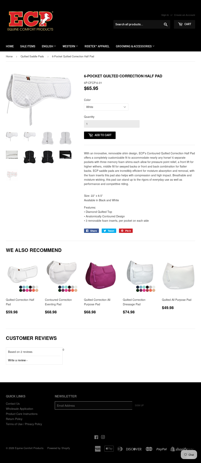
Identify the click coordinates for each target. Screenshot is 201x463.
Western (69, 46)
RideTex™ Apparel (97, 46)
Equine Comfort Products (29, 448)
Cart (187, 24)
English (48, 46)
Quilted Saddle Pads (32, 56)
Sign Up (139, 405)
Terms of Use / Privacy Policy (24, 424)
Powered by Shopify (58, 448)
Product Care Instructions (21, 414)
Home (10, 46)
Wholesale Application (19, 409)
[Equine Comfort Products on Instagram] (103, 437)
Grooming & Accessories (134, 46)
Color (87, 100)
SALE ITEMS (27, 46)
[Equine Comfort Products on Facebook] (96, 437)
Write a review (17, 360)
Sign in (165, 15)
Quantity (89, 117)
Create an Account (184, 15)
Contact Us (13, 403)
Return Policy (14, 419)
